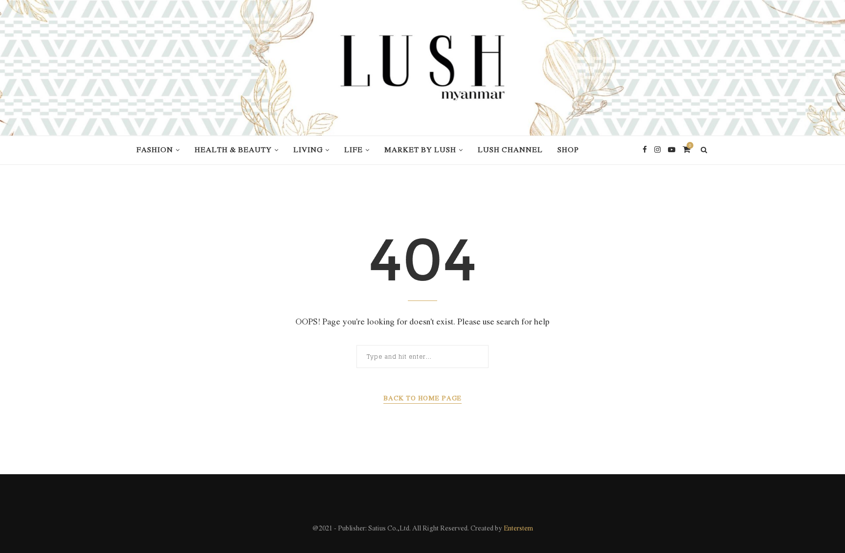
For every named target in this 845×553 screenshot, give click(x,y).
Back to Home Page (422, 398)
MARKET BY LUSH (420, 150)
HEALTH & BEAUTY (233, 150)
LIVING (308, 150)
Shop (568, 150)
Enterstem (518, 528)
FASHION (154, 150)
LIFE (353, 150)
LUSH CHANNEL (510, 150)
